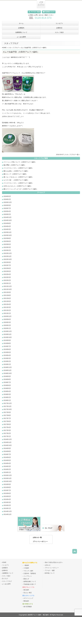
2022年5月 (7, 271)
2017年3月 (7, 430)
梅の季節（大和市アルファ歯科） (15, 165)
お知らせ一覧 (37, 537)
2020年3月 (7, 322)
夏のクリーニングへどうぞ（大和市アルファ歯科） (21, 189)
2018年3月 (7, 394)
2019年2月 (7, 361)
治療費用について (7, 573)
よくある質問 (6, 584)
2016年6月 (7, 457)
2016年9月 (7, 448)
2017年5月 (7, 424)
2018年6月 (7, 385)
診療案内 (5, 568)
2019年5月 (7, 352)
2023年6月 (7, 241)
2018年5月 (7, 388)
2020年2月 (7, 325)
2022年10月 (8, 259)
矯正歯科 (26, 590)
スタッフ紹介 (6, 576)
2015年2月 (7, 505)
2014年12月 (8, 511)
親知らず (26, 579)
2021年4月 (7, 304)
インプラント (27, 576)
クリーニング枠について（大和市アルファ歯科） (20, 162)
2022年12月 (8, 253)
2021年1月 (7, 313)
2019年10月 (8, 337)
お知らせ (47, 565)
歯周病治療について (29, 581)
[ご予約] (29, 532)
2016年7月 (7, 454)
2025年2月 (7, 214)
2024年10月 (8, 220)
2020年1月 (7, 328)
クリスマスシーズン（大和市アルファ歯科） (18, 168)
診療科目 (5, 570)
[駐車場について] (48, 13)
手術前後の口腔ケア (29, 584)
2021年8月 (7, 295)
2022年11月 (7, 256)
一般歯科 (26, 565)
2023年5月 (7, 244)
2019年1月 (7, 364)
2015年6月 (7, 493)
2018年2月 (7, 397)
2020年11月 (7, 316)
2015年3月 (7, 502)
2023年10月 (8, 235)
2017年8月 (7, 415)
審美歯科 (26, 601)
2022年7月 (7, 265)
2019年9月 (7, 340)
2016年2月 (7, 469)
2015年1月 (7, 508)
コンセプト (5, 565)
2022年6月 (7, 268)
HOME (4, 47)
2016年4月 (7, 463)
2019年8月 (7, 343)
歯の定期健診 (27, 606)
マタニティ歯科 (28, 571)
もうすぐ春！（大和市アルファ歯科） (16, 180)
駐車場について (50, 573)
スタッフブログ (13, 47)
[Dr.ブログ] (53, 532)
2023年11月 (7, 232)
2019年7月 (7, 346)
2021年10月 (8, 289)
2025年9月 (7, 205)
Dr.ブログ (5, 578)
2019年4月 (7, 355)
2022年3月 (7, 277)
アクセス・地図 (50, 570)
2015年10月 (8, 481)
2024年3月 (7, 229)
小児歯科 (26, 568)
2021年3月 (7, 307)
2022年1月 (7, 283)
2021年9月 (7, 292)
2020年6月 (7, 319)
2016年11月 (7, 442)
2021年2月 (7, 310)
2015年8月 (7, 487)
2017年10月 (8, 409)
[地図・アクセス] (34, 13)
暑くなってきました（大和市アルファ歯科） (18, 177)
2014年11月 (7, 514)
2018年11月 (7, 370)
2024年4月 (7, 226)
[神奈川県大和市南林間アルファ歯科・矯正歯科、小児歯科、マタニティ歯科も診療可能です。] (41, 8)
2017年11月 (7, 406)
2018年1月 (7, 400)
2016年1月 (7, 472)
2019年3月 (7, 358)
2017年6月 (7, 421)
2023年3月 (7, 247)
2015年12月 (8, 475)
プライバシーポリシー (40, 541)
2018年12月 (8, 367)
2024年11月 (7, 217)
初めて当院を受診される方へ (54, 562)
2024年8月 (7, 223)
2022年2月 (7, 280)
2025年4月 (7, 211)
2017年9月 (7, 412)
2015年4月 (7, 499)
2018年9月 (7, 376)
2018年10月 (8, 373)
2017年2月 (7, 433)
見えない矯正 (27, 592)
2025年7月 (7, 208)
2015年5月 (7, 496)
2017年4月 (7, 427)
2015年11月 (7, 478)
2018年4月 (7, 391)
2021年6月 (7, 298)
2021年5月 (7, 301)
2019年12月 (8, 331)
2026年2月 (7, 199)
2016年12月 (8, 439)
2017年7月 (7, 418)
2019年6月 (7, 349)
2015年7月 (7, 490)
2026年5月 (7, 196)
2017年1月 (7, 436)
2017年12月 (8, 403)
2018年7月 (7, 382)
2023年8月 (7, 238)
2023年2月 (7, 250)
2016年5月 (7, 460)
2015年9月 (7, 484)
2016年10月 (8, 445)
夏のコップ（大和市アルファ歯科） (15, 174)
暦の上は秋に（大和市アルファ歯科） (16, 171)
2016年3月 (7, 466)
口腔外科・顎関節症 (29, 573)
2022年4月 (7, 274)
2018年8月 (7, 379)
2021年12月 (8, 286)
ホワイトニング (28, 598)
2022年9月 (7, 262)
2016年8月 (7, 451)
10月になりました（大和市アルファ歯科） (18, 186)
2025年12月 (8, 202)
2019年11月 (7, 334)
